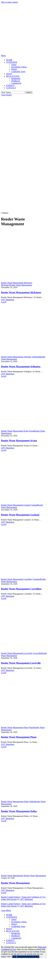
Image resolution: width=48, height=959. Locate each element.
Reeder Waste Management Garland (20, 514)
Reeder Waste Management (21, 285)
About (13, 919)
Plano (31, 727)
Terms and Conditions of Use (33, 897)
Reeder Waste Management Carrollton (21, 588)
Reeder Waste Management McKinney (21, 292)
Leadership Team (18, 926)
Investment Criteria (19, 922)
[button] (3, 55)
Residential (15, 933)
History (14, 924)
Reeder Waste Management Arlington (20, 366)
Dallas (31, 801)
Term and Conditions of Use (28, 957)
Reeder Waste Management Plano (18, 737)
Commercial (16, 938)
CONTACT (11, 943)
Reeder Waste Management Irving (19, 440)
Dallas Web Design (9, 899)
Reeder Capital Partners (10, 897)
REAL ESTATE (12, 931)
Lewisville (37, 653)
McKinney (5, 285)
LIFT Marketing (7, 300)
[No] (40, 957)
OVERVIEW (11, 917)
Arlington (36, 357)
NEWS (9, 929)
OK (14, 957)
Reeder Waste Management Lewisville (21, 663)
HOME (9, 915)
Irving (31, 431)
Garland (34, 505)
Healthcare (15, 936)
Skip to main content (9, 2)
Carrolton (36, 579)
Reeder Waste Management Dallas (19, 811)
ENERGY (10, 940)
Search (28, 92)
